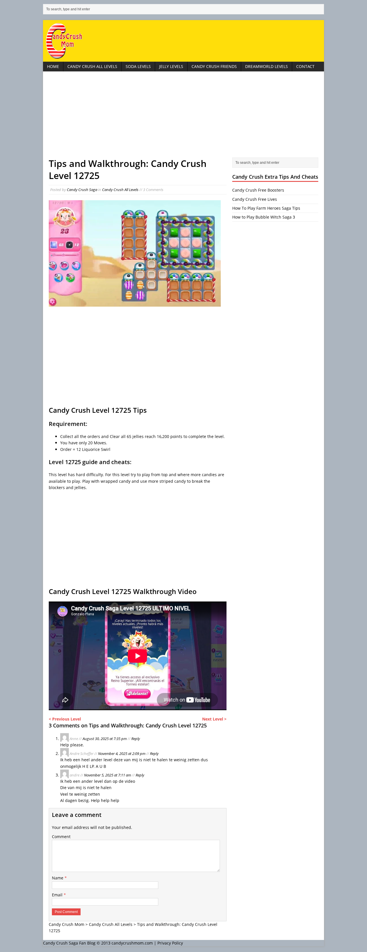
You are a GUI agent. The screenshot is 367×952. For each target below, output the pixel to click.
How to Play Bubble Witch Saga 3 (263, 217)
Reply (135, 738)
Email (58, 895)
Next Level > (214, 719)
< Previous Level (65, 719)
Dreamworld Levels (266, 66)
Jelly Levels (171, 66)
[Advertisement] (183, 117)
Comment (61, 836)
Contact (305, 66)
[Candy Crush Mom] (183, 41)
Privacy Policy (170, 943)
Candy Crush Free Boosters (258, 190)
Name (58, 878)
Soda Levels (138, 66)
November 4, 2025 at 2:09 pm (121, 753)
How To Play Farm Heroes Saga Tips (266, 208)
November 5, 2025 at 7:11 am (107, 775)
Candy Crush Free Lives (254, 199)
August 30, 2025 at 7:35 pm (105, 738)
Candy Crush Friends (214, 66)
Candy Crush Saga (82, 189)
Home (53, 66)
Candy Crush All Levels (92, 66)
